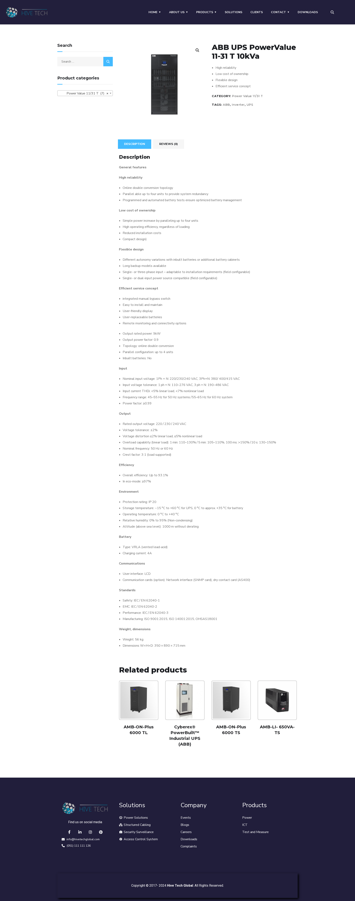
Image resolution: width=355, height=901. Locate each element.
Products (204, 12)
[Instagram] (90, 832)
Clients (256, 12)
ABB (226, 105)
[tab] (134, 144)
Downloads (308, 12)
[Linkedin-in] (80, 832)
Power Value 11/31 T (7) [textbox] (83, 93)
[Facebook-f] (69, 832)
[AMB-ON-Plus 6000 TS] (231, 700)
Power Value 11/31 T (247, 96)
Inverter (238, 105)
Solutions (233, 12)
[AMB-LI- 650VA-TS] (277, 700)
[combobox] (85, 93)
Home (153, 12)
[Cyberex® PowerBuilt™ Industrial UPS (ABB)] (185, 700)
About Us (176, 12)
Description (134, 144)
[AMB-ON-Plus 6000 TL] (138, 700)
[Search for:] (85, 61)
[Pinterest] (101, 832)
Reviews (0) (168, 144)
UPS (250, 105)
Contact (278, 12)
